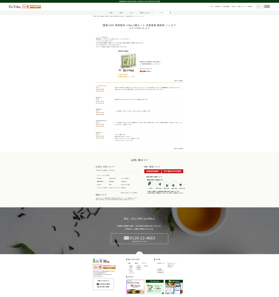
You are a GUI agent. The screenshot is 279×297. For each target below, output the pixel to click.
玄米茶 (131, 271)
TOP (211, 6)
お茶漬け (139, 269)
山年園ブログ (160, 270)
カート (267, 6)
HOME (94, 16)
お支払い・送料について (238, 6)
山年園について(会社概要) (222, 6)
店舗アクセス (171, 265)
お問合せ (250, 6)
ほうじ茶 (131, 272)
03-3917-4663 (98, 274)
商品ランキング (145, 13)
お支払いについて (172, 263)
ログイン (261, 6)
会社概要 (159, 269)
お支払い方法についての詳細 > (129, 192)
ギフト (132, 13)
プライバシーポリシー (98, 276)
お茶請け (139, 266)
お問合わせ (170, 266)
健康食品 (102, 16)
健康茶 (131, 266)
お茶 (110, 13)
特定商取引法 (160, 272)
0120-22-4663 (105, 284)
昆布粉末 (107, 16)
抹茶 (130, 269)
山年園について (161, 263)
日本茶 (131, 267)
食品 (120, 13)
